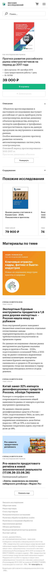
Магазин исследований (15, 4)
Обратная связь (9, 505)
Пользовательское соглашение (16, 515)
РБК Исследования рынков (14, 54)
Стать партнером (10, 512)
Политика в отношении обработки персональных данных (18, 522)
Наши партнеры (10, 509)
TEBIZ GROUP (10, 228)
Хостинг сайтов (9, 533)
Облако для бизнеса (11, 527)
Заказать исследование (13, 502)
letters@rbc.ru (37, 564)
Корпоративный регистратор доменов (19, 530)
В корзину (24, 87)
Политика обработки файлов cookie (18, 518)
